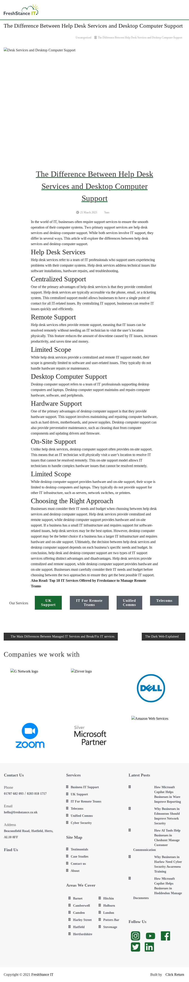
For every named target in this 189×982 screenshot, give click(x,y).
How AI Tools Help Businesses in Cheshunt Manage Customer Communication (156, 840)
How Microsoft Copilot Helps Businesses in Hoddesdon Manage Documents (157, 888)
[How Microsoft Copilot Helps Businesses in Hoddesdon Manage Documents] (142, 885)
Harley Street (82, 920)
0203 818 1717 (37, 793)
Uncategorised (83, 37)
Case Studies (79, 856)
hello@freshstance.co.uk (21, 812)
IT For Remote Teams (86, 801)
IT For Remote (89, 603)
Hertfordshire (82, 934)
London (108, 912)
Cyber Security (81, 823)
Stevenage (110, 927)
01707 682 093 (14, 793)
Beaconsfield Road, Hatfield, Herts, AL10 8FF (28, 834)
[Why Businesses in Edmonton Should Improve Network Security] (142, 815)
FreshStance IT (42, 974)
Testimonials (79, 849)
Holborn (109, 905)
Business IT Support (85, 787)
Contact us (78, 863)
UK (48, 603)
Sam (106, 212)
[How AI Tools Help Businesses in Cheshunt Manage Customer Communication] (142, 836)
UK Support (79, 794)
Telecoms (164, 601)
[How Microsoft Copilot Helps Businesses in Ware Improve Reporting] (142, 793)
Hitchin (108, 898)
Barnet (78, 898)
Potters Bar (111, 920)
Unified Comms (82, 815)
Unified (129, 603)
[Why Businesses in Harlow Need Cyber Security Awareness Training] (142, 863)
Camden (79, 912)
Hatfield (79, 927)
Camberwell (81, 905)
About (75, 871)
